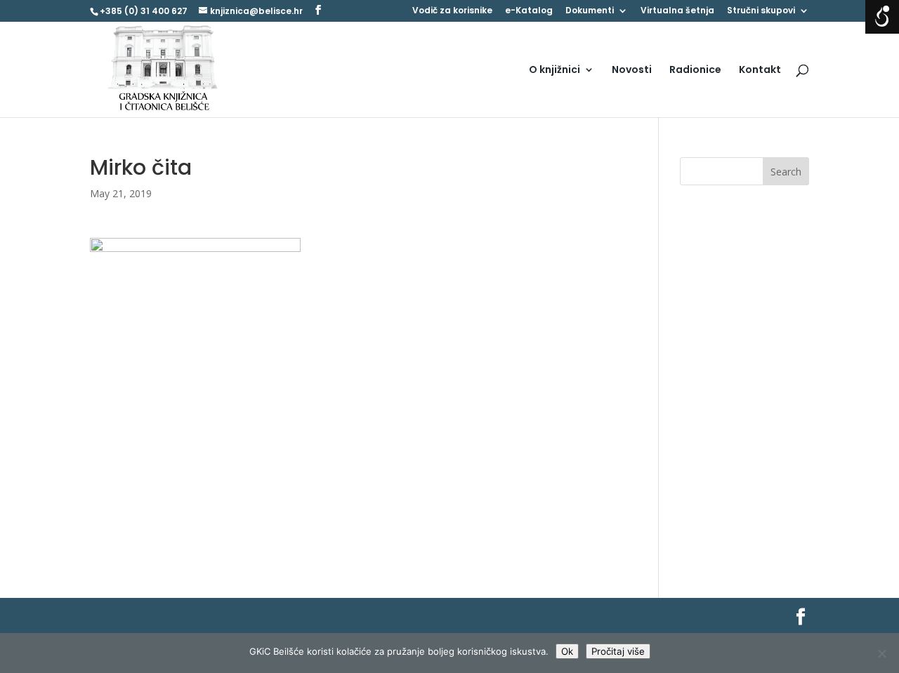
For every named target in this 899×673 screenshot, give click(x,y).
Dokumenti (589, 11)
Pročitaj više (618, 651)
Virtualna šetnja (677, 11)
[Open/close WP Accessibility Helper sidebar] (882, 17)
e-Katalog (529, 11)
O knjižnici (554, 70)
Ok (567, 651)
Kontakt (760, 70)
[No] (881, 653)
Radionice (695, 70)
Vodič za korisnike (452, 11)
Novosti (632, 70)
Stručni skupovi (761, 11)
